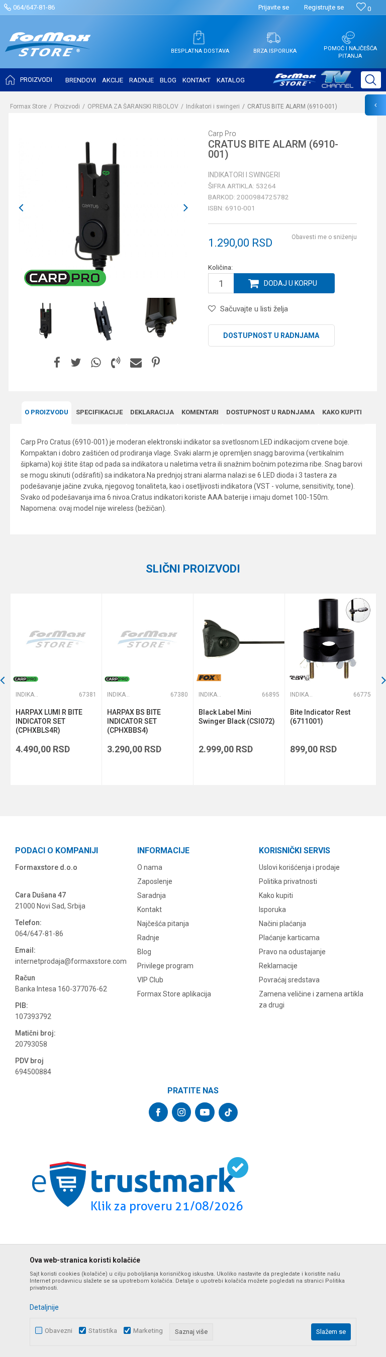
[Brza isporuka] (273, 38)
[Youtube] (205, 1112)
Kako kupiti (342, 412)
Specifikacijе (99, 412)
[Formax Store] (48, 52)
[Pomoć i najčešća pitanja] (348, 38)
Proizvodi (67, 106)
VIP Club (150, 980)
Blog (144, 952)
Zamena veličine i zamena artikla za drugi (311, 999)
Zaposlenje (154, 881)
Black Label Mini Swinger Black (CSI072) (237, 716)
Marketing (148, 1330)
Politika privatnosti (288, 881)
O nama (149, 867)
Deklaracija (152, 412)
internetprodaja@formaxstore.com (71, 961)
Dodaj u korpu (290, 283)
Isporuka (272, 910)
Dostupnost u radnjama (271, 335)
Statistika (102, 1330)
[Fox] (208, 677)
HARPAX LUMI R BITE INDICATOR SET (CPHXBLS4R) (49, 721)
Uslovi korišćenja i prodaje (299, 867)
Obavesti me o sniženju (324, 237)
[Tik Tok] (228, 1112)
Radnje (148, 938)
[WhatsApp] (96, 363)
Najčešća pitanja (163, 924)
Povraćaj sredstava (289, 980)
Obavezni (58, 1330)
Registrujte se (324, 7)
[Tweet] (75, 363)
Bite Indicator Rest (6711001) (320, 716)
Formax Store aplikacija (174, 994)
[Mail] (136, 363)
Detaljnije (44, 1307)
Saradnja (151, 895)
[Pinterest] (156, 363)
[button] (371, 79)
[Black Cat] (300, 677)
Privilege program (165, 966)
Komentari (200, 412)
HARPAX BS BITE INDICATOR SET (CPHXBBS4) (134, 721)
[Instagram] (181, 1112)
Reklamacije (278, 966)
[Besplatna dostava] (198, 38)
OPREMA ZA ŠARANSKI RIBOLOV (132, 106)
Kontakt (149, 910)
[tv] (313, 83)
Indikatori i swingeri (213, 106)
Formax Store (28, 106)
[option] (47, 320)
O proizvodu (46, 412)
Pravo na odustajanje (292, 952)
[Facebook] (57, 363)
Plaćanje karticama (289, 938)
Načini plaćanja (282, 924)
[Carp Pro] (65, 277)
